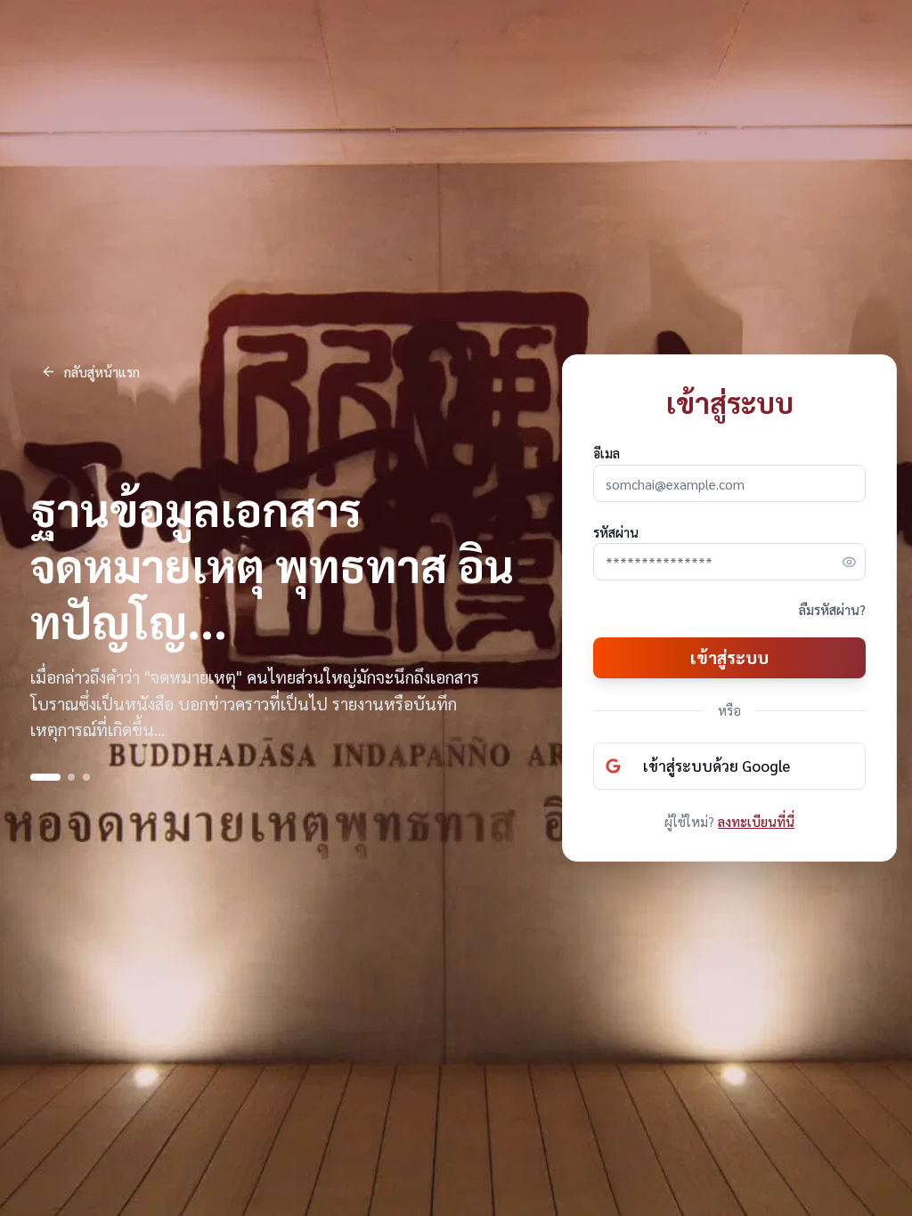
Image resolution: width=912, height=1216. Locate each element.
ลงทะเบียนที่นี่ (756, 821)
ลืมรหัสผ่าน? (832, 609)
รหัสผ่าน (616, 531)
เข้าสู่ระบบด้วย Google (716, 765)
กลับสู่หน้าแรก (102, 371)
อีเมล (606, 452)
